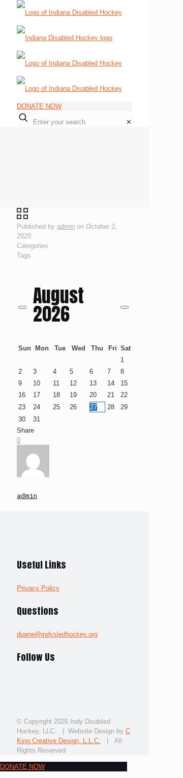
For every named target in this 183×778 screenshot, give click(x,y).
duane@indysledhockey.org (57, 634)
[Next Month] (124, 307)
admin (66, 226)
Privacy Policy (38, 588)
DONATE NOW (39, 106)
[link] (129, 122)
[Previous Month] (22, 307)
